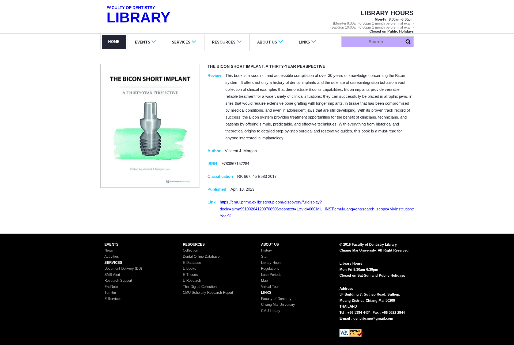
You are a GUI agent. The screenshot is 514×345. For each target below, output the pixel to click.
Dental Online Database (201, 256)
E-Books (189, 268)
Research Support (118, 281)
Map (264, 281)
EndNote (111, 287)
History (266, 250)
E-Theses (190, 275)
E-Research (192, 281)
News (108, 250)
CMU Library (270, 311)
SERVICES (181, 42)
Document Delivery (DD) (123, 268)
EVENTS (142, 42)
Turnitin (110, 293)
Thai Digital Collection (200, 287)
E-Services (113, 299)
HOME (113, 42)
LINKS (304, 42)
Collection (190, 250)
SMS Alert (112, 275)
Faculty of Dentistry (276, 299)
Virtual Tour (270, 287)
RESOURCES (224, 42)
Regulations (270, 268)
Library (138, 15)
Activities (111, 256)
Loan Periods (271, 275)
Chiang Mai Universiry (278, 305)
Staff (265, 256)
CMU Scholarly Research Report (208, 293)
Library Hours (271, 263)
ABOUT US (267, 42)
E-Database (192, 263)
